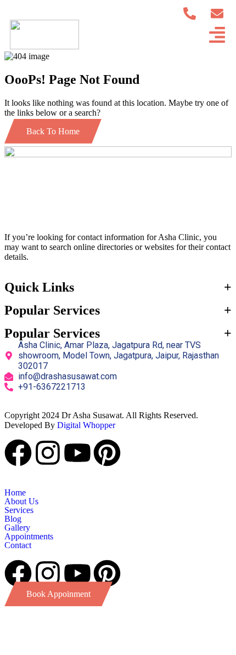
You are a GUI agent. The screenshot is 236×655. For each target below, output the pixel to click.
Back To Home (53, 131)
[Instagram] (47, 452)
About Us (21, 501)
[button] (118, 501)
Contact (17, 545)
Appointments (28, 536)
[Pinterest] (107, 452)
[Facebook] (18, 452)
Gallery (17, 527)
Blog (12, 519)
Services (18, 510)
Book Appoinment (58, 594)
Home (15, 492)
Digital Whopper (86, 425)
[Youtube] (77, 452)
